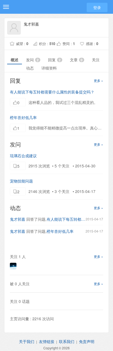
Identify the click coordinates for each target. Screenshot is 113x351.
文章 (76, 59)
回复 (54, 59)
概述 (14, 59)
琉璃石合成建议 (23, 155)
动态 (30, 68)
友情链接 (46, 341)
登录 (97, 7)
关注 (96, 59)
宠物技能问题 (21, 181)
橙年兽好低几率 (23, 117)
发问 (32, 59)
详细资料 (49, 68)
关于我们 (26, 341)
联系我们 (66, 341)
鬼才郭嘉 (17, 219)
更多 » (98, 80)
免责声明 (86, 341)
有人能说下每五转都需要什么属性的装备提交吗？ (52, 92)
